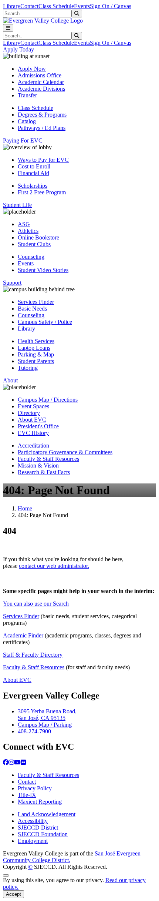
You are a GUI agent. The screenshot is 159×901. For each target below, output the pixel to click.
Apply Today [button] (18, 49)
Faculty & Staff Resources (48, 459)
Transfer (27, 95)
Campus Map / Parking (45, 724)
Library (11, 6)
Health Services (36, 341)
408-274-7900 (34, 731)
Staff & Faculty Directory (32, 655)
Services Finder (36, 302)
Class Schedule (56, 6)
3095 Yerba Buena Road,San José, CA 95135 (47, 714)
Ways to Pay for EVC (43, 160)
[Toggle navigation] (8, 28)
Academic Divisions (41, 89)
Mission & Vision (38, 465)
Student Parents (36, 361)
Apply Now (32, 69)
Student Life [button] (17, 205)
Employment (33, 841)
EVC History (33, 433)
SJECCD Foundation (43, 834)
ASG (24, 224)
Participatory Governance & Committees (65, 452)
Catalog (27, 121)
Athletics (28, 231)
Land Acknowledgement (46, 814)
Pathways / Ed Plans (41, 128)
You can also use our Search (36, 603)
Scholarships (32, 185)
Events (82, 6)
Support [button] (12, 282)
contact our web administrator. (54, 566)
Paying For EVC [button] (23, 140)
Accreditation (33, 445)
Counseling (31, 257)
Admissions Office (39, 75)
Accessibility (33, 821)
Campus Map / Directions (48, 399)
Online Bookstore (38, 237)
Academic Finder (23, 635)
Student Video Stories (43, 270)
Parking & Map (36, 354)
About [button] (10, 380)
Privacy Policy (35, 788)
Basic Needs (32, 308)
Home (25, 508)
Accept (13, 894)
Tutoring (28, 368)
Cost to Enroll (34, 166)
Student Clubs (34, 244)
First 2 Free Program (42, 192)
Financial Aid (33, 173)
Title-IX (27, 795)
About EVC (32, 419)
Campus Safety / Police (45, 322)
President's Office (38, 426)
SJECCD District (38, 827)
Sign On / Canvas (110, 6)
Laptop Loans (34, 348)
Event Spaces (33, 406)
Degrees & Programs (42, 114)
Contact (29, 6)
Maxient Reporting (40, 801)
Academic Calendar (41, 82)
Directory (29, 413)
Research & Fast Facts (44, 472)
